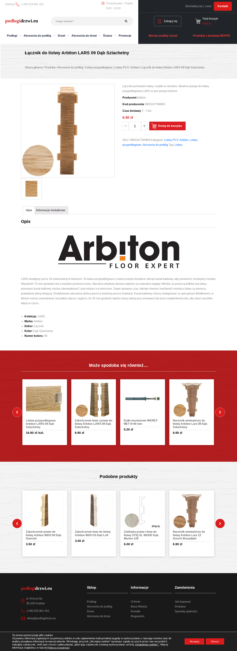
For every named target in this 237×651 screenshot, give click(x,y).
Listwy (178, 144)
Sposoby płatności (186, 611)
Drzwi (90, 611)
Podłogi (91, 601)
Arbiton (184, 139)
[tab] (29, 210)
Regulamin (137, 616)
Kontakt (223, 6)
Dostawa (180, 606)
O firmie (135, 601)
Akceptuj (194, 641)
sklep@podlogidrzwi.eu (41, 618)
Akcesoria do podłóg (155, 144)
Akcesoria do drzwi (98, 616)
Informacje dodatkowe (50, 210)
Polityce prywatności (58, 647)
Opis (29, 210)
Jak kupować (183, 601)
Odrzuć (215, 641)
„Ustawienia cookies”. (146, 644)
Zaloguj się (170, 21)
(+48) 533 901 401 (38, 610)
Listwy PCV (171, 139)
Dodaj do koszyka (170, 125)
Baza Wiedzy (139, 606)
